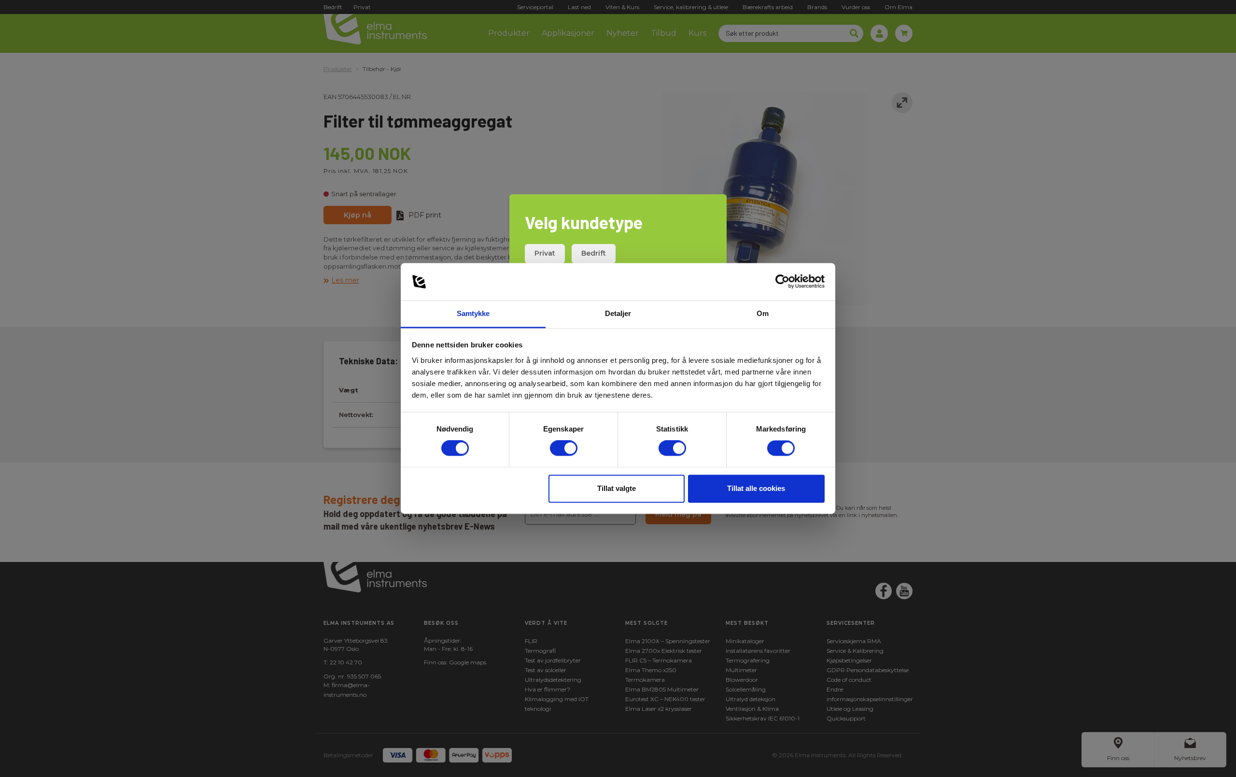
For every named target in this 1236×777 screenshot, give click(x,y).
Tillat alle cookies (756, 488)
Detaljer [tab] (618, 313)
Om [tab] (763, 313)
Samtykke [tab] (473, 313)
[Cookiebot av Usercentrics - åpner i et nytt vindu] (782, 281)
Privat (544, 253)
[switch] (563, 448)
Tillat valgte (616, 488)
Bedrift (593, 253)
